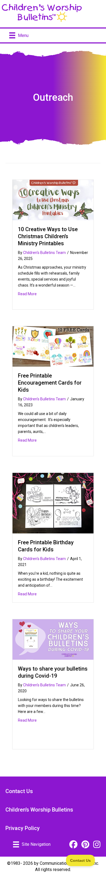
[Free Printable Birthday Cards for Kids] (53, 502)
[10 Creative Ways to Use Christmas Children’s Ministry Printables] (53, 199)
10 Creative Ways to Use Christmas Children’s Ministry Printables (48, 236)
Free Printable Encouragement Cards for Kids (50, 382)
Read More (27, 293)
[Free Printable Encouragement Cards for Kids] (53, 346)
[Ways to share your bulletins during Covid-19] (53, 639)
